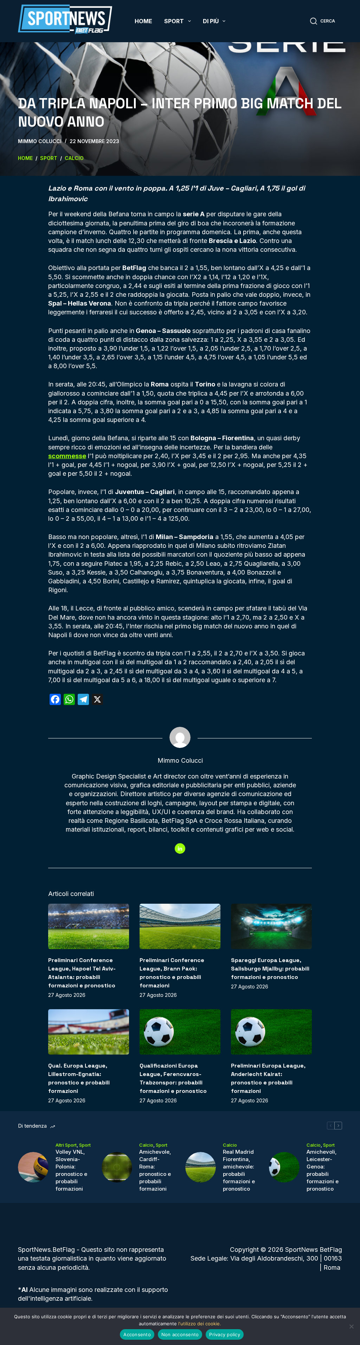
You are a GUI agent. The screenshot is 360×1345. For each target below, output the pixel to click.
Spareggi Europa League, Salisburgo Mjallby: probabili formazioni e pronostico (270, 968)
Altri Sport (66, 1145)
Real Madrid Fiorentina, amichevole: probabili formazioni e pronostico (239, 1170)
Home (143, 21)
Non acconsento (180, 1334)
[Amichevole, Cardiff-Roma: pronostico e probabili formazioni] (117, 1167)
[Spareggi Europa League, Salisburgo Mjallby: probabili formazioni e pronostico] (271, 926)
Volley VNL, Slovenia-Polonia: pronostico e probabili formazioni (71, 1170)
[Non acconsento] (351, 1326)
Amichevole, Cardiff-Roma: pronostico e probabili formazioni (155, 1170)
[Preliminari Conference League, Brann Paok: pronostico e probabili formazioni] (180, 926)
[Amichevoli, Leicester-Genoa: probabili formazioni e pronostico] (284, 1167)
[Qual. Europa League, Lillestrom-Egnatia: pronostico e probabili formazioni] (88, 1032)
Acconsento (137, 1334)
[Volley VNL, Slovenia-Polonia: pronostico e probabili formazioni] (33, 1167)
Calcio (146, 1145)
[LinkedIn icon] (180, 848)
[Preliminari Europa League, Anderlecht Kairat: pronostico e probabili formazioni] (271, 1032)
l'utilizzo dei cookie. (199, 1323)
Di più (211, 21)
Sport (174, 21)
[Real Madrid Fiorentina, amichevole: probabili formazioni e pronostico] (200, 1167)
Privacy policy (224, 1334)
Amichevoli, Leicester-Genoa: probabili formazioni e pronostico (323, 1170)
